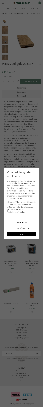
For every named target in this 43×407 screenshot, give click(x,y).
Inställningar (21, 222)
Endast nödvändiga (21, 228)
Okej (21, 234)
